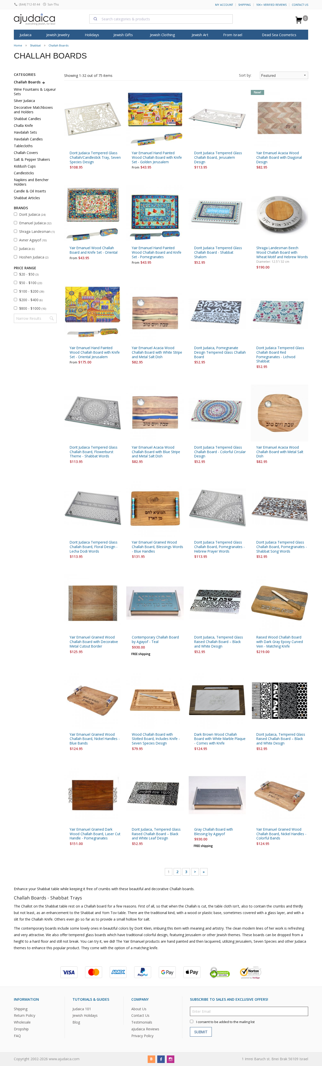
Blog (76, 1022)
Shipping (244, 4)
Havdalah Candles (28, 139)
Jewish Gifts (123, 34)
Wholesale (22, 1022)
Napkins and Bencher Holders (31, 182)
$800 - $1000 (32, 308)
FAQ (17, 1036)
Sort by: (245, 75)
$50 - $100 (30, 282)
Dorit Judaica (32, 214)
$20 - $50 (28, 274)
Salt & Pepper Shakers (32, 159)
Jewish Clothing (162, 34)
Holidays (92, 34)
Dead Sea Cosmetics (279, 34)
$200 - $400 (31, 299)
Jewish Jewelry (57, 34)
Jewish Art (200, 34)
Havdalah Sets (25, 132)
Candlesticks (24, 173)
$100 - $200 (31, 291)
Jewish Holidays (85, 1015)
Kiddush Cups (25, 166)
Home (18, 45)
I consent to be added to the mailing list (225, 1022)
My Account (224, 4)
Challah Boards (58, 45)
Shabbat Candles (27, 118)
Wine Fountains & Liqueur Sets (35, 91)
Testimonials (141, 1022)
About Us (138, 1008)
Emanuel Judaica (35, 223)
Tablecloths (23, 145)
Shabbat (35, 45)
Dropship (21, 1029)
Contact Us (300, 4)
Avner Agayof (33, 240)
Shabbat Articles (27, 197)
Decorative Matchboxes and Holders (33, 109)
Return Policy (24, 1015)
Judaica (27, 248)
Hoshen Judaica (33, 257)
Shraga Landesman (37, 231)
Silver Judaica (24, 100)
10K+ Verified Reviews (271, 4)
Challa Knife (23, 125)
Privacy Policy (142, 1036)
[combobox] (161, 18)
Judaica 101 (81, 1008)
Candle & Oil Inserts (30, 191)
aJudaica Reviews (145, 1029)
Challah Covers (26, 152)
